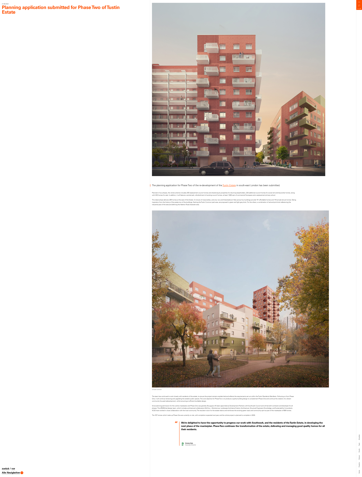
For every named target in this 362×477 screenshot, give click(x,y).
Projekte (359, 464)
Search (359, 6)
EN (358, 8)
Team (359, 444)
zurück (5, 468)
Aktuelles (359, 437)
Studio (359, 450)
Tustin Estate (229, 185)
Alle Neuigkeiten (11, 472)
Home (359, 472)
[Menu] (359, 2)
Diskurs (359, 457)
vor (13, 468)
